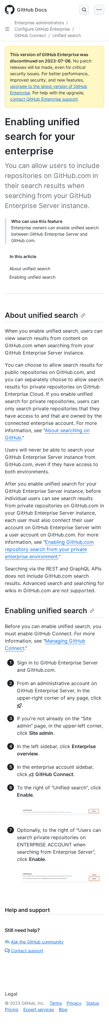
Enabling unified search (46, 610)
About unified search (41, 315)
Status (92, 1003)
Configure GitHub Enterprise (42, 29)
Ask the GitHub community (37, 941)
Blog (63, 1009)
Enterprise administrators (39, 22)
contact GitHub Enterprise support (44, 99)
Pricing (11, 1009)
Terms (56, 1003)
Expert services (38, 1009)
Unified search (66, 35)
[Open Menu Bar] (99, 10)
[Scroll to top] (96, 1019)
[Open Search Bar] (84, 10)
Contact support (27, 950)
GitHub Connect (30, 35)
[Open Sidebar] (7, 29)
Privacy (74, 1003)
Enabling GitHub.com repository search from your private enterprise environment (49, 549)
